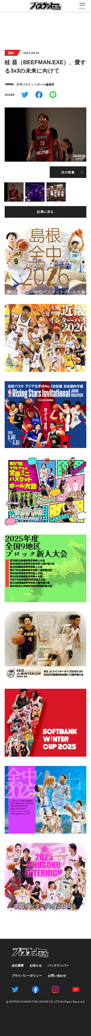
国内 (11, 53)
